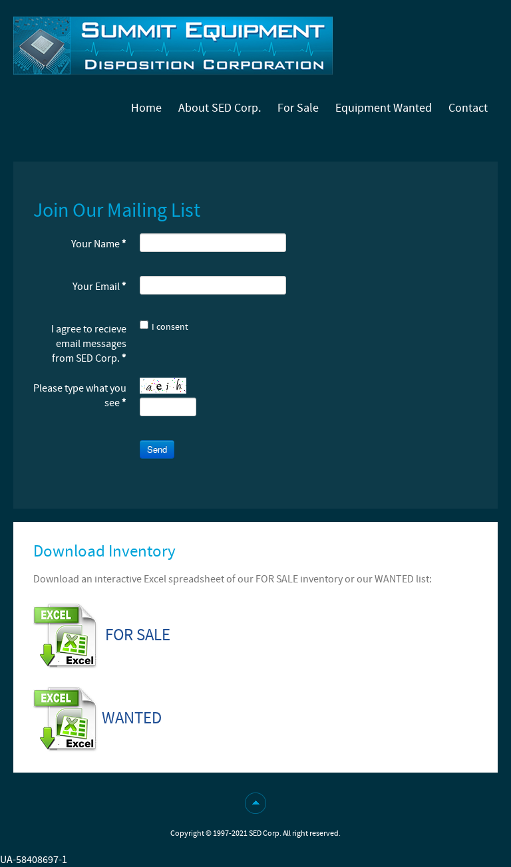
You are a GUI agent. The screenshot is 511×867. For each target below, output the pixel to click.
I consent (170, 327)
